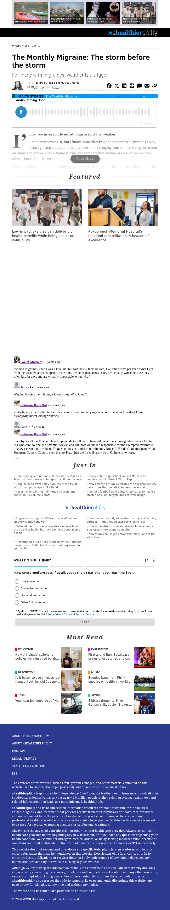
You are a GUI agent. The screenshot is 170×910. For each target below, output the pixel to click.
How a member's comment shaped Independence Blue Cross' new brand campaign (120, 527)
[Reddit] (132, 86)
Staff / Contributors (29, 766)
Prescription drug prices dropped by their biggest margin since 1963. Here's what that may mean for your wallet (47, 545)
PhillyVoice (10, 32)
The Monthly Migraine (61, 96)
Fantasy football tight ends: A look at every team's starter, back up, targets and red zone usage (121, 493)
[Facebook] (109, 86)
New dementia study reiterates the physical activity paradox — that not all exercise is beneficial (121, 485)
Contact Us (21, 751)
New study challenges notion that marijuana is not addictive (121, 535)
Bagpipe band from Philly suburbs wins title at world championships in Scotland (45, 485)
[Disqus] (85, 299)
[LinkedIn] (124, 86)
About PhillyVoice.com (30, 736)
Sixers (96, 695)
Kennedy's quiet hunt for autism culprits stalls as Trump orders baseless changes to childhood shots (47, 477)
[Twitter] (116, 86)
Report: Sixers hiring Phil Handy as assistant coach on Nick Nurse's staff (44, 493)
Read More (85, 159)
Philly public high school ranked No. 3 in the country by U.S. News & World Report (117, 477)
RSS (14, 773)
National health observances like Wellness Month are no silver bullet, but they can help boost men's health (47, 529)
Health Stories (30, 96)
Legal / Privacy (24, 758)
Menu (163, 32)
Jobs (21, 695)
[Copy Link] (154, 86)
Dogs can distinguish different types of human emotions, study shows (45, 519)
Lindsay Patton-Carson (56, 83)
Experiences (99, 649)
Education (25, 649)
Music (95, 672)
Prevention (26, 672)
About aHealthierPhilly (32, 743)
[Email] (147, 86)
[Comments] (139, 86)
